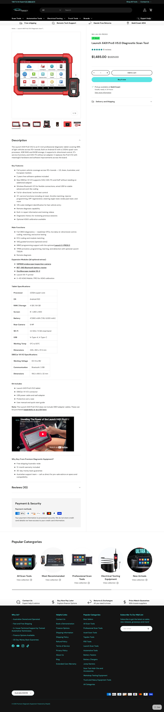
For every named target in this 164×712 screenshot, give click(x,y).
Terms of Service (63, 646)
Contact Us (144, 2)
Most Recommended (53, 576)
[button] (150, 10)
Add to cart (132, 73)
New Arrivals (139, 576)
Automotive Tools (34, 18)
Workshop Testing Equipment (95, 675)
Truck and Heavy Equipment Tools (97, 680)
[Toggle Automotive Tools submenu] (44, 18)
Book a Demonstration (65, 624)
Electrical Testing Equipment (110, 578)
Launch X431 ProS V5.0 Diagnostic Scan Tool (31, 28)
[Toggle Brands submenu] (91, 18)
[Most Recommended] (53, 560)
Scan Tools (16, 18)
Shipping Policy (62, 637)
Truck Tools (73, 18)
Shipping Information (64, 632)
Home (13, 28)
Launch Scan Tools (91, 646)
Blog (58, 659)
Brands (87, 18)
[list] (46, 75)
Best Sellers (88, 619)
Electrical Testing (55, 18)
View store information (103, 92)
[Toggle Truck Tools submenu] (80, 18)
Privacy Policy (61, 650)
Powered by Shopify (43, 704)
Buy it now (122, 79)
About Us (60, 655)
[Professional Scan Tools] (82, 560)
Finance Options (63, 628)
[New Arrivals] (139, 560)
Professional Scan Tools (82, 578)
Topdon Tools (88, 637)
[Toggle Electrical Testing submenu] (64, 18)
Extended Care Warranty (66, 664)
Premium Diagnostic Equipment (27, 704)
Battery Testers (89, 655)
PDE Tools (87, 641)
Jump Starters (89, 664)
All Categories (89, 684)
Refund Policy (61, 641)
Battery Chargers (90, 659)
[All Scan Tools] (24, 560)
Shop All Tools (132, 2)
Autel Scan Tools (90, 632)
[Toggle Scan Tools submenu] (23, 18)
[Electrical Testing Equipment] (110, 560)
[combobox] (86, 10)
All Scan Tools (24, 576)
